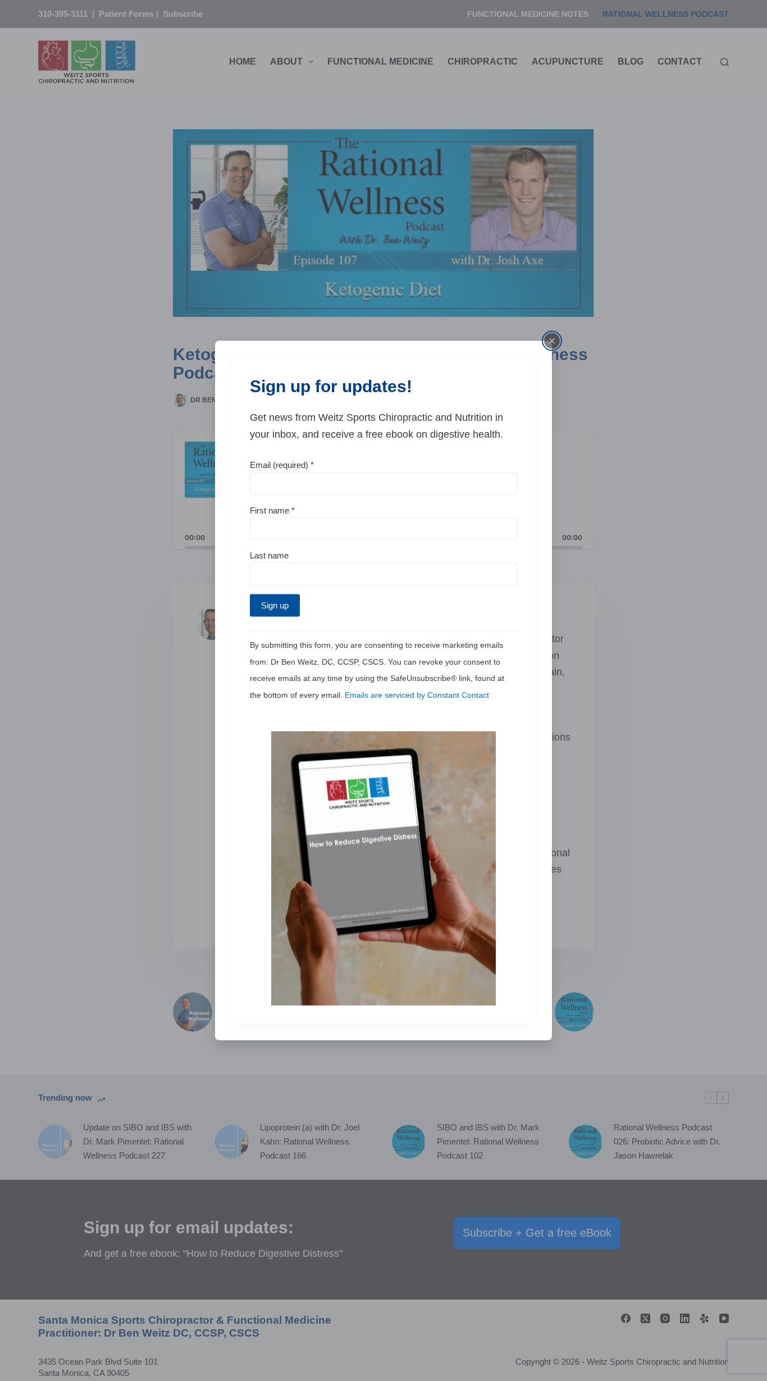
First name (272, 510)
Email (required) (282, 464)
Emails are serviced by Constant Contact (417, 694)
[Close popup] (552, 341)
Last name (269, 555)
